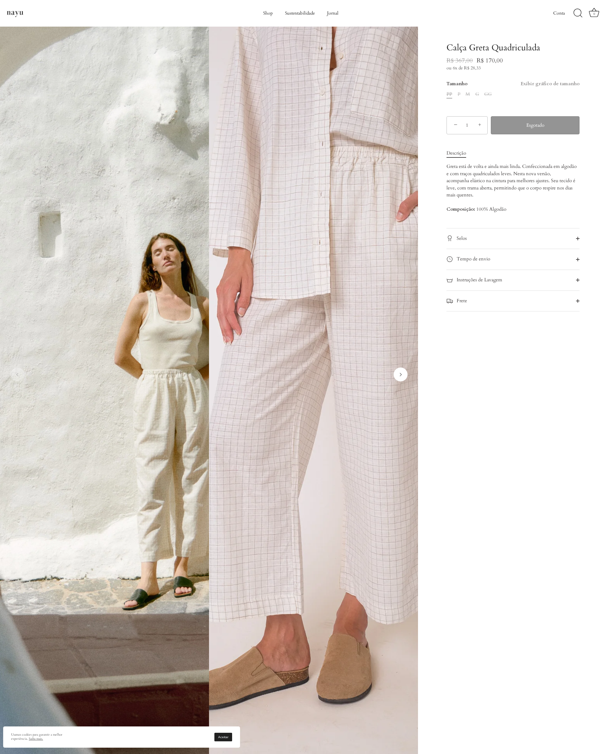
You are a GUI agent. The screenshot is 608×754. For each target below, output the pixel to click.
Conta (559, 13)
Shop (268, 13)
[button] (17, 374)
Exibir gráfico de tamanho (550, 83)
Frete (461, 300)
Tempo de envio (472, 259)
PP (449, 94)
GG (488, 94)
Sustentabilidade (300, 13)
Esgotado (535, 125)
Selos (461, 238)
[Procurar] (578, 13)
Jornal (333, 13)
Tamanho (513, 83)
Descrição (456, 153)
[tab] (459, 153)
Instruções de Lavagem (478, 280)
